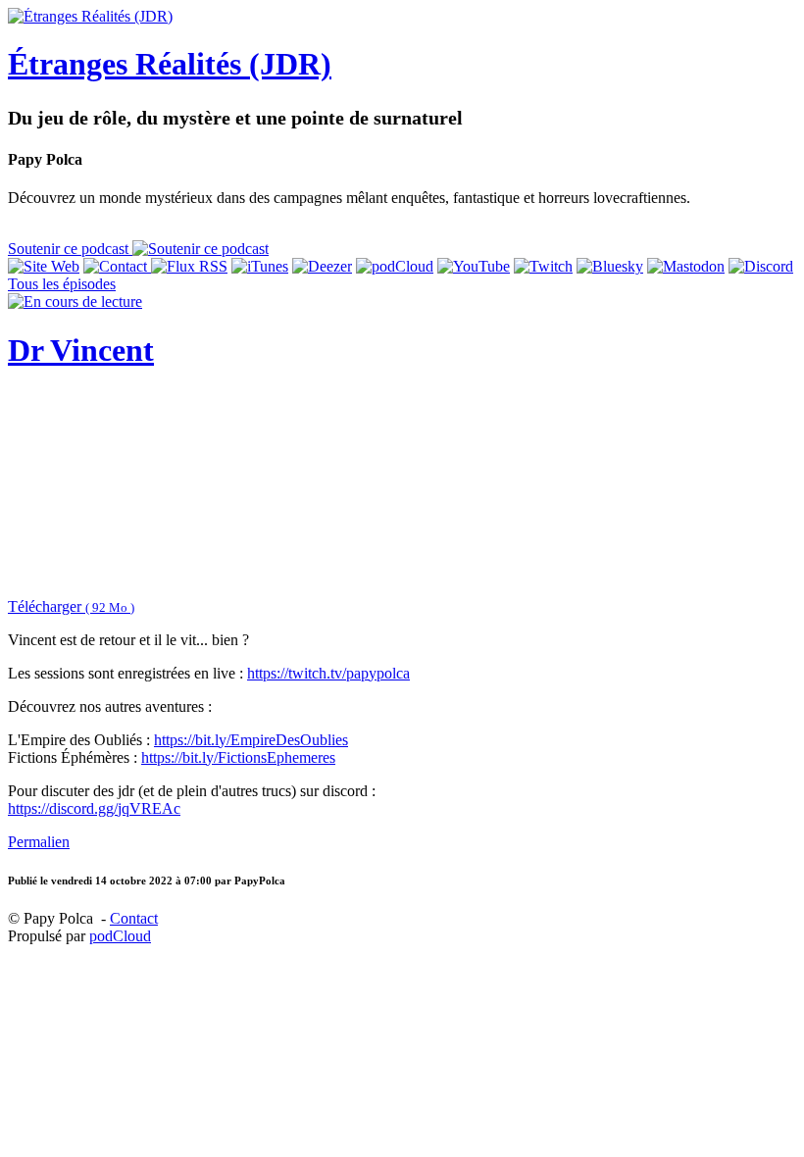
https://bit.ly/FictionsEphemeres (238, 757)
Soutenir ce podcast (70, 248)
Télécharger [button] (71, 606)
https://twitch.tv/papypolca (328, 673)
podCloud (120, 936)
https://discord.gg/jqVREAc (94, 808)
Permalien (39, 841)
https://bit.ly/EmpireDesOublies (251, 739)
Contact (134, 918)
